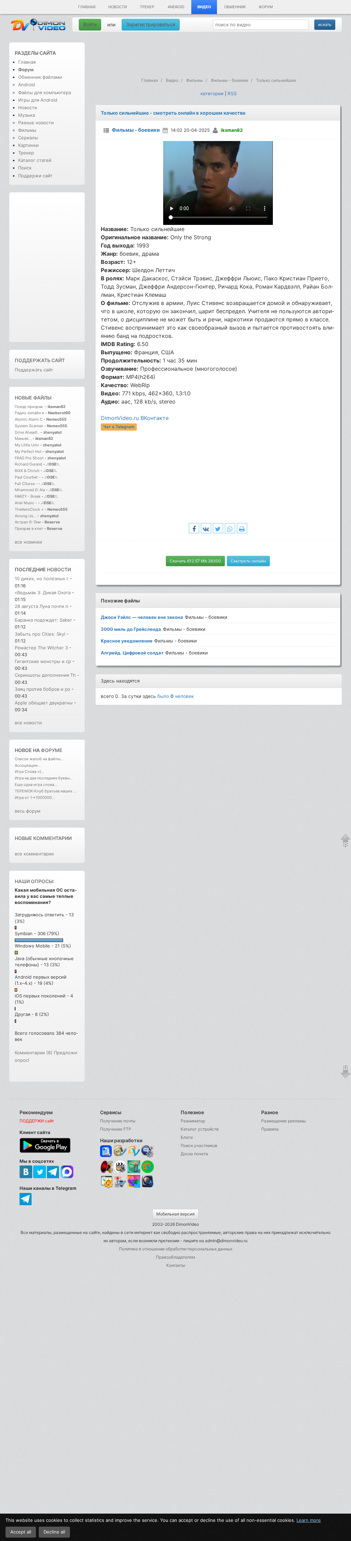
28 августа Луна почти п (41, 606)
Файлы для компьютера (44, 92)
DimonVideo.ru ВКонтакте (135, 418)
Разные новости (36, 122)
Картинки (28, 145)
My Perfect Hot (28, 451)
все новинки (28, 542)
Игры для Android (37, 100)
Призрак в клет (29, 528)
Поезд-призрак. (29, 406)
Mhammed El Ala (30, 489)
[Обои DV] (134, 1186)
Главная (86, 6)
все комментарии (34, 853)
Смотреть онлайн (248, 560)
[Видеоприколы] (120, 1171)
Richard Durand (28, 464)
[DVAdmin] (106, 1182)
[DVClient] (134, 1151)
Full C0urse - (26, 483)
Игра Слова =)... (29, 771)
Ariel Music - (26, 502)
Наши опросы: (34, 881)
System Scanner (29, 425)
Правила (270, 1129)
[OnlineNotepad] (106, 1151)
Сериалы (28, 137)
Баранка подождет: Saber (43, 620)
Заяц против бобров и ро (42, 689)
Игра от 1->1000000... (35, 797)
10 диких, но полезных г (42, 578)
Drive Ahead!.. (27, 432)
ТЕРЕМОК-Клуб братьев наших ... (45, 791)
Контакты (175, 1265)
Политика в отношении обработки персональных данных (175, 1248)
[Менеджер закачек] (147, 1166)
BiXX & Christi (27, 470)
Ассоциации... (28, 765)
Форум (266, 6)
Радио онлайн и (29, 412)
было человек (175, 696)
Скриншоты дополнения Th (45, 675)
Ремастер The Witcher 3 (42, 647)
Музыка (26, 115)
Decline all (54, 1531)
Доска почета (194, 1153)
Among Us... (25, 515)
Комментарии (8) (33, 1052)
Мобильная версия (175, 1214)
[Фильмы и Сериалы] (147, 1186)
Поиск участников (199, 1145)
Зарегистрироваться (150, 24)
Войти (90, 24)
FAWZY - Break (28, 496)
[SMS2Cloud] (147, 1151)
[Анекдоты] (134, 1171)
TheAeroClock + (29, 509)
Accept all (20, 1531)
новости (59, 569)
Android (176, 6)
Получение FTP (115, 1129)
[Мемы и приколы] (120, 1151)
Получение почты (117, 1120)
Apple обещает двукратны (44, 702)
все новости (28, 722)
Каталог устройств (200, 1129)
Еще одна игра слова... (36, 784)
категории (212, 93)
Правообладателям (175, 1257)
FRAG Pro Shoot (29, 458)
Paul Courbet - (27, 477)
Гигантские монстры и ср (43, 661)
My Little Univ (27, 445)
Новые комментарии (43, 838)
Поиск (25, 167)
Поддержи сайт (35, 175)
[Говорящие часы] (106, 1166)
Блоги (187, 1137)
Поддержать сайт (40, 360)
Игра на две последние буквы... (44, 778)
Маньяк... (23, 438)
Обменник (235, 6)
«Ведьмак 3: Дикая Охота (43, 592)
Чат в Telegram (118, 426)
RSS (232, 93)
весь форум (27, 811)
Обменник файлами (40, 77)
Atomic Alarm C (29, 419)
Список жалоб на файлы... (39, 758)
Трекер (147, 6)
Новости (117, 6)
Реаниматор (193, 1120)
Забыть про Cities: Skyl (40, 634)
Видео (204, 6)
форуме (51, 750)
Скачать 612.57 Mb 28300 (195, 560)
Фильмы (27, 130)
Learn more (308, 1520)
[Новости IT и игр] (120, 1186)
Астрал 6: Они (28, 522)
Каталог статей (34, 160)
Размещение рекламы (283, 1120)
